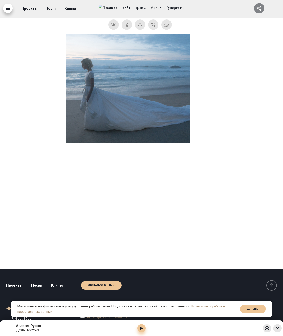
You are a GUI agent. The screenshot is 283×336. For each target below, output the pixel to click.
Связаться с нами (101, 285)
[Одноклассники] (127, 24)
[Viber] (153, 24)
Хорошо (253, 308)
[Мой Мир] (140, 24)
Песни (51, 8)
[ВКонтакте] (113, 24)
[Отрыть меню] (8, 8)
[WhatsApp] (166, 24)
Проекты (29, 8)
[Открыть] (259, 8)
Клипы (70, 8)
